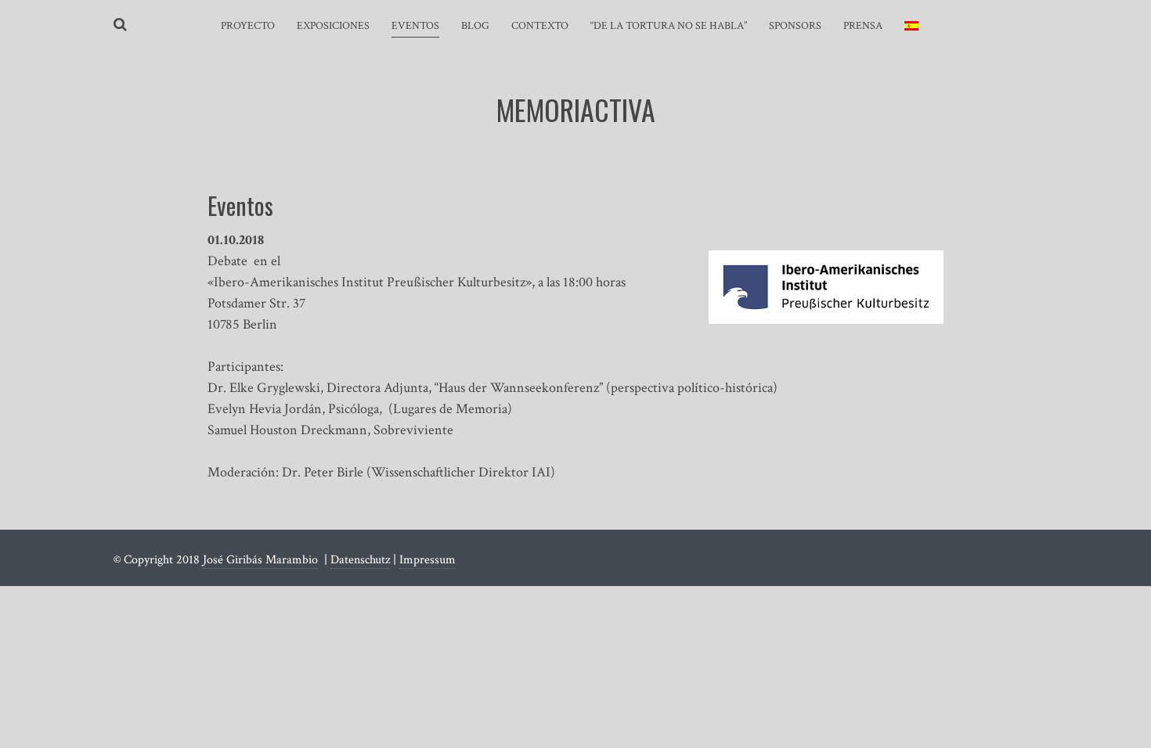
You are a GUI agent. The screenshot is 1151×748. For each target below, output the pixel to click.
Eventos (415, 26)
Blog (475, 26)
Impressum (427, 560)
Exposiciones (333, 26)
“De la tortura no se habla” (668, 26)
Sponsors (795, 26)
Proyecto (248, 26)
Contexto (539, 26)
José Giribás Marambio (260, 560)
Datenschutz (360, 560)
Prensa (862, 26)
